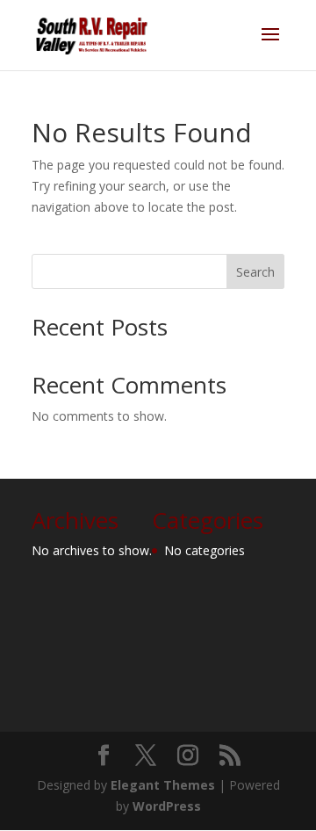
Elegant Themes (163, 785)
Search (255, 272)
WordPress (167, 806)
